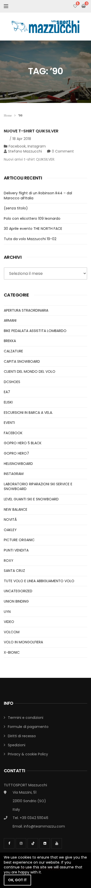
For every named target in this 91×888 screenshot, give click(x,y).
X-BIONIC (12, 652)
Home (8, 115)
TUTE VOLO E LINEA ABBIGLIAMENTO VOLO (39, 580)
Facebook (17, 146)
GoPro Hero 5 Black (22, 443)
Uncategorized (18, 591)
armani (10, 320)
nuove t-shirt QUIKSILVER (31, 131)
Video (9, 621)
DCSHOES (12, 381)
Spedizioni (16, 745)
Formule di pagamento (28, 726)
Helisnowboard (18, 463)
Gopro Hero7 (16, 453)
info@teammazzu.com (44, 826)
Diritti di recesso (22, 735)
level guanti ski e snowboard (31, 499)
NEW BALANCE (15, 509)
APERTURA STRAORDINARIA (26, 310)
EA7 (7, 391)
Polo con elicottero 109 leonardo (32, 218)
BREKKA (10, 340)
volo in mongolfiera (23, 642)
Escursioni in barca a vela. (28, 412)
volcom (11, 632)
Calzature (13, 351)
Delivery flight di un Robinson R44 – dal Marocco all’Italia (38, 196)
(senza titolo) (16, 208)
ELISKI (8, 402)
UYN (7, 611)
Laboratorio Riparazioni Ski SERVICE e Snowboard (38, 487)
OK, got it (17, 879)
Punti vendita (16, 550)
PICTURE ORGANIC (19, 539)
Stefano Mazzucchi (25, 151)
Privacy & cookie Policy (28, 754)
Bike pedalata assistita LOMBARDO (35, 330)
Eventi (9, 422)
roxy (8, 560)
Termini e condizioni (25, 717)
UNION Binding (16, 601)
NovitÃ (11, 519)
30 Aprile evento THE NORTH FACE (33, 228)
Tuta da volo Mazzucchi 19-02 (30, 238)
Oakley (10, 529)
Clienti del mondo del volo (29, 371)
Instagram (37, 146)
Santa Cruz (14, 570)
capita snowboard (22, 361)
